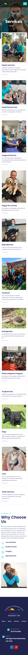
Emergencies (7, 331)
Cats (4, 474)
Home (11, 25)
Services (16, 621)
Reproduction (7, 245)
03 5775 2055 (16, 631)
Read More (5, 74)
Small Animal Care (9, 107)
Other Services (8, 492)
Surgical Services (9, 155)
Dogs (4, 432)
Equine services (8, 65)
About (9, 621)
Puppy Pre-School (9, 205)
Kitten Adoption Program (12, 373)
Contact (24, 621)
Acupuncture (7, 391)
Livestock (6, 293)
